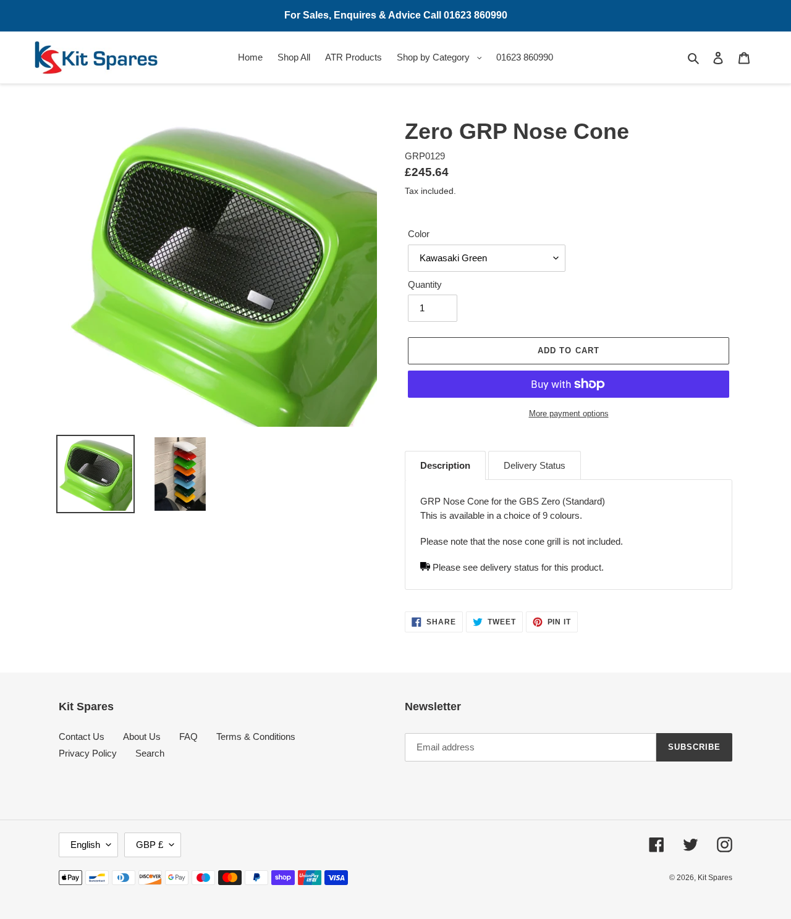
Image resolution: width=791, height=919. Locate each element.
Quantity (425, 284)
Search (149, 753)
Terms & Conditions (255, 736)
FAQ (188, 736)
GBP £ (149, 844)
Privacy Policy (88, 753)
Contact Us (81, 736)
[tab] (445, 465)
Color (418, 234)
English (85, 844)
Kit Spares (715, 877)
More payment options (569, 413)
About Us (142, 736)
